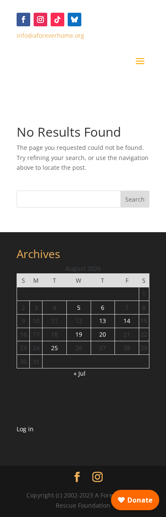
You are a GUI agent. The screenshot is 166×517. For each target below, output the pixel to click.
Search (135, 199)
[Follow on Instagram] (40, 19)
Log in (25, 429)
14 (126, 321)
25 (54, 348)
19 (78, 334)
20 (102, 334)
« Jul (80, 373)
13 (102, 321)
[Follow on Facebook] (23, 19)
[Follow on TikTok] (57, 19)
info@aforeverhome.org (50, 35)
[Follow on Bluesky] (74, 19)
